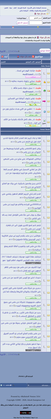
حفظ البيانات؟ (21, 18)
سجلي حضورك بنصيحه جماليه (23, 81)
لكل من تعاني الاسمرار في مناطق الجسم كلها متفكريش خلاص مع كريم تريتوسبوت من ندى (22, 171)
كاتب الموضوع (30, 62)
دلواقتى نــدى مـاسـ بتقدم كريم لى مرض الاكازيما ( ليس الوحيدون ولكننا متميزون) (21, 237)
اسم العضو (47, 18)
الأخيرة (3, 51)
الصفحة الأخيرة (28, 74)
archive (8, 385)
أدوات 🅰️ (4, 56)
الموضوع (38, 62)
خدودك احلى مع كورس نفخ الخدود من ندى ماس (22, 277)
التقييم (3, 62)
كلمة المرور (47, 22)
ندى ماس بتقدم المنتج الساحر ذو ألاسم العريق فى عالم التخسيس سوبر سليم (22, 335)
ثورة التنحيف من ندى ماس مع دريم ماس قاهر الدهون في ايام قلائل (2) (22, 268)
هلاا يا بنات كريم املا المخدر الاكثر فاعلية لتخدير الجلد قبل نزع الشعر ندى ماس (22, 139)
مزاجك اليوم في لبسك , (25, 70)
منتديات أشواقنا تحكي (39, 8)
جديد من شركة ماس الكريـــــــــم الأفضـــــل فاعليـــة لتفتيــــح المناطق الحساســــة (21, 314)
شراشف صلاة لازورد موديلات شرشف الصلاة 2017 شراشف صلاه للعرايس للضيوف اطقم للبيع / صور (21, 258)
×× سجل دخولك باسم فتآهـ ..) (23, 88)
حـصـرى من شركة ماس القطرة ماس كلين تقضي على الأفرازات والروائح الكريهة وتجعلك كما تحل (22, 289)
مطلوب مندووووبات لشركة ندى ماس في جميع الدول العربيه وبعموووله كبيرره (22, 303)
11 (17, 51)
